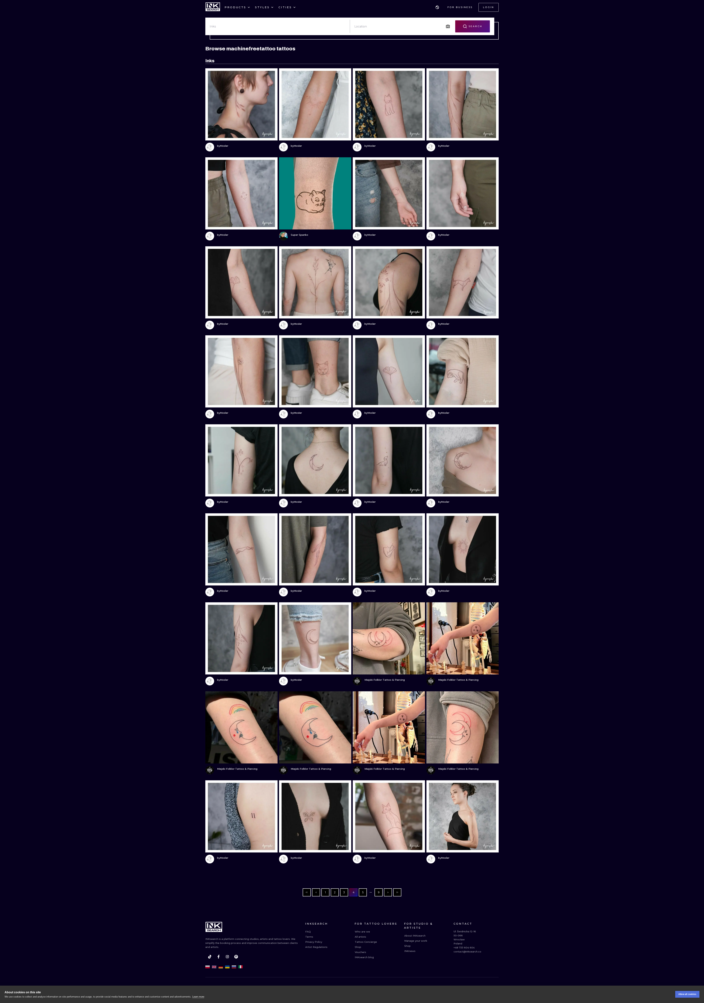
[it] (240, 967)
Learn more (198, 996)
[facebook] (218, 956)
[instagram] (227, 956)
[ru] (234, 967)
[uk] (227, 967)
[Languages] (437, 7)
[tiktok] (209, 956)
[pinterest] (236, 956)
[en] (214, 967)
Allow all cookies (687, 994)
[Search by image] (448, 26)
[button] (437, 7)
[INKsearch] (212, 7)
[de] (221, 967)
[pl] (207, 967)
